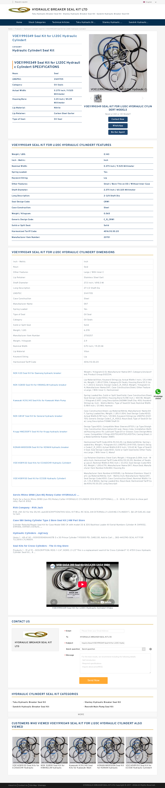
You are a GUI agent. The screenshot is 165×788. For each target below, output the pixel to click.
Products (18, 29)
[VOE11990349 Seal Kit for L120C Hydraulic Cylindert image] (118, 63)
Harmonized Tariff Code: (24, 231)
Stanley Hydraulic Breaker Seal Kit (113, 22)
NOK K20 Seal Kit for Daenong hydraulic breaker (37, 373)
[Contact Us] (158, 394)
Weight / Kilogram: (21, 213)
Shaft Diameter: (20, 190)
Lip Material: (18, 108)
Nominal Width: (19, 166)
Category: (17, 85)
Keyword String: (20, 178)
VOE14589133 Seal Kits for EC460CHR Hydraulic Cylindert (42, 463)
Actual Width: (19, 90)
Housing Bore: (19, 99)
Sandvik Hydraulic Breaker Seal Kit (140, 22)
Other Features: (20, 184)
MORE (81, 714)
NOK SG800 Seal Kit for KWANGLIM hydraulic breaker (40, 385)
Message (69, 655)
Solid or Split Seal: (21, 225)
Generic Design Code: (23, 219)
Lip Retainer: (19, 113)
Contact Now (118, 119)
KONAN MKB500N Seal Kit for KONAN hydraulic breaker (41, 447)
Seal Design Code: (21, 202)
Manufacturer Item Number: (26, 237)
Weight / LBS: (19, 154)
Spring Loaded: (19, 172)
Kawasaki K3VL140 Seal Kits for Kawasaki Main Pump (39, 400)
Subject (69, 643)
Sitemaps (42, 785)
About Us (12, 785)
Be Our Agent (118, 132)
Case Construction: (21, 207)
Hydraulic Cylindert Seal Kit (34, 29)
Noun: (15, 73)
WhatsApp (118, 125)
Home (19, 22)
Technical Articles (61, 22)
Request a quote (21, 2)
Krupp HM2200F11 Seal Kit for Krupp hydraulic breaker (40, 432)
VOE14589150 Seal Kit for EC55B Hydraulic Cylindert (39, 478)
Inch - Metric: (18, 160)
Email (68, 631)
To (67, 637)
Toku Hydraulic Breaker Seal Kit (87, 22)
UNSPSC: (16, 79)
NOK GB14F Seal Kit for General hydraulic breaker (37, 416)
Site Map (33, 785)
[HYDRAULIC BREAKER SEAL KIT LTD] (18, 10)
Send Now (94, 680)
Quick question (73, 649)
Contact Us (23, 785)
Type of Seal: (19, 119)
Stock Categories (37, 22)
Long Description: (21, 196)
